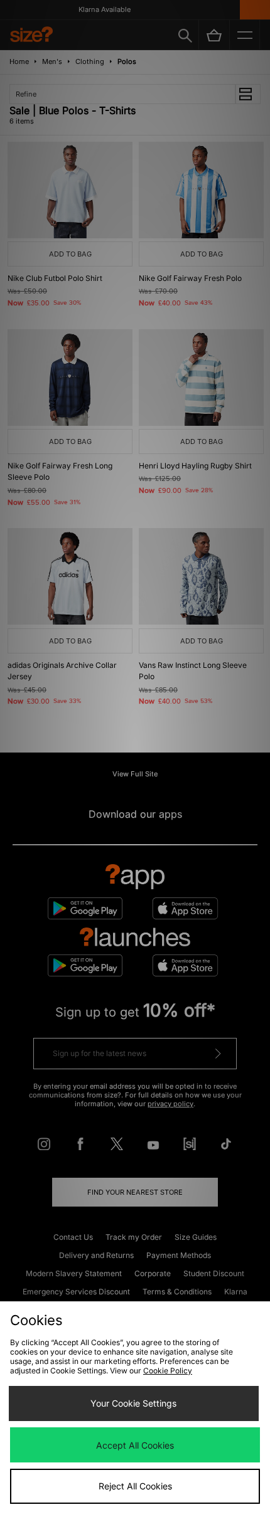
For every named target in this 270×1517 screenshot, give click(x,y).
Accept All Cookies (135, 1445)
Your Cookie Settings (133, 1403)
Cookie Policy (167, 1370)
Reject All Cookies (135, 1486)
